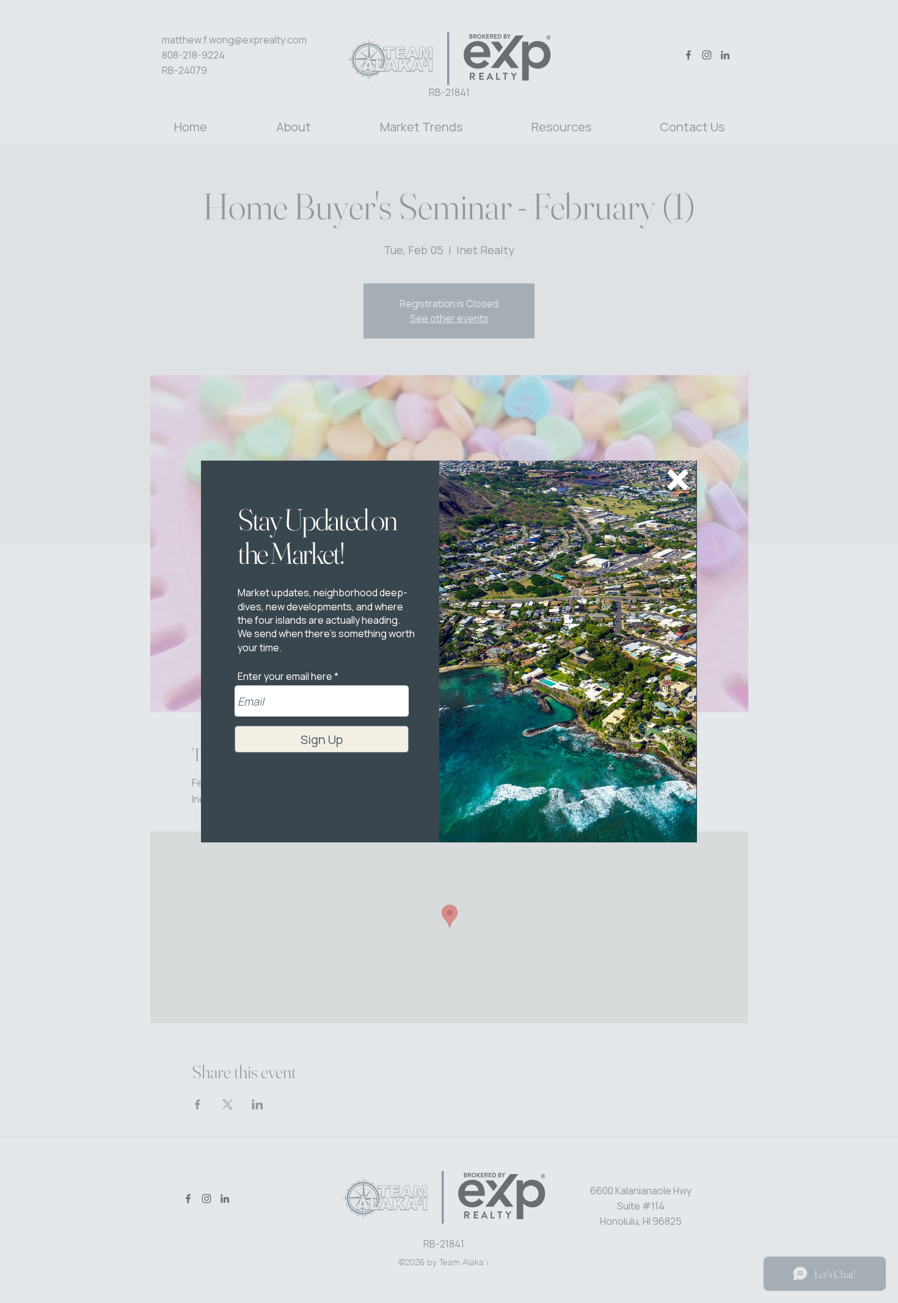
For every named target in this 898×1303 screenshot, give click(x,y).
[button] (677, 480)
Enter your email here (285, 676)
